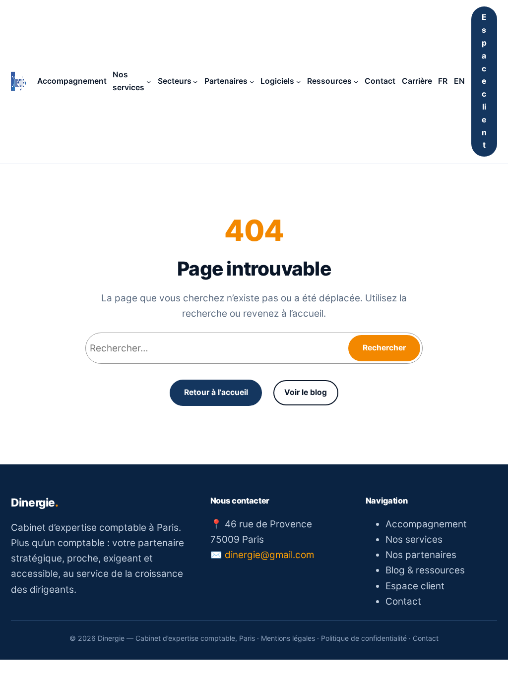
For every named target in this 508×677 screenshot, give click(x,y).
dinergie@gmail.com (269, 555)
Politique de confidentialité (364, 638)
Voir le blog (305, 392)
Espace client (484, 81)
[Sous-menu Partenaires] (252, 81)
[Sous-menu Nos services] (148, 81)
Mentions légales (288, 638)
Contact (403, 601)
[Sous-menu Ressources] (356, 81)
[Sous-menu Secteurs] (195, 81)
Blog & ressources (425, 570)
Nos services (414, 539)
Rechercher (384, 347)
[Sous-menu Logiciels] (298, 81)
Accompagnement (426, 524)
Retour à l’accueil (216, 392)
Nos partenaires (420, 555)
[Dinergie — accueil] (18, 81)
